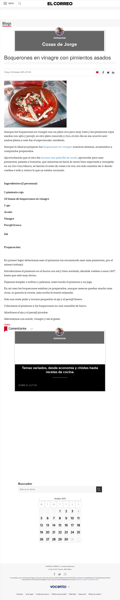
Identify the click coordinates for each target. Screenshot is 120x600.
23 (66, 532)
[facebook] (54, 574)
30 (66, 539)
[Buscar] (99, 489)
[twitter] (59, 574)
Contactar (19, 594)
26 (41, 539)
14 (53, 525)
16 (66, 525)
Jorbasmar (59, 38)
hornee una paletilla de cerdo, (59, 157)
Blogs (6, 23)
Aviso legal (29, 594)
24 (72, 532)
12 (41, 525)
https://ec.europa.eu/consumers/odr (87, 579)
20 (47, 532)
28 (54, 539)
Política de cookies (94, 594)
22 (60, 532)
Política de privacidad (59, 594)
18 (78, 525)
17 (72, 525)
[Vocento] (60, 587)
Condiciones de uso (42, 594)
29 (60, 539)
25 (78, 532)
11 (78, 518)
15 (60, 525)
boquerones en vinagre (57, 146)
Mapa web (82, 594)
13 (47, 525)
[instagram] (65, 574)
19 (41, 532)
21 (53, 532)
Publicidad (72, 594)
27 (47, 539)
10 (72, 518)
